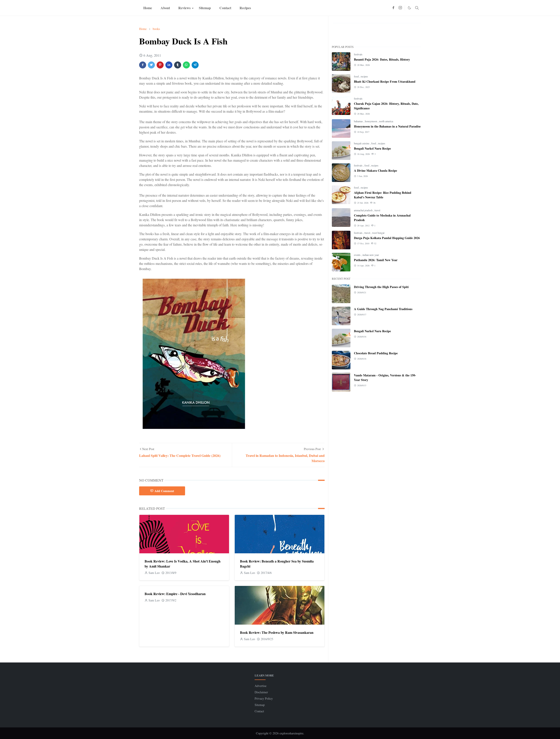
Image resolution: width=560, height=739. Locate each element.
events (357, 255)
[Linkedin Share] (168, 64)
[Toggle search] (417, 8)
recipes (364, 76)
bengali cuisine (362, 143)
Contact (259, 711)
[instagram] (400, 7)
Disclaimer (261, 692)
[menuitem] (147, 8)
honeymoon (371, 121)
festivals (358, 54)
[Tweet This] (151, 64)
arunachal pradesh (363, 210)
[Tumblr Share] (177, 64)
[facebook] (393, 7)
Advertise (260, 686)
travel (377, 210)
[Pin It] (160, 64)
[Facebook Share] (142, 64)
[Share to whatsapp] (186, 64)
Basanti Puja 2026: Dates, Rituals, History (382, 59)
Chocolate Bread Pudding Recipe (376, 353)
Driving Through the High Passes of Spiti (381, 287)
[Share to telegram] (195, 64)
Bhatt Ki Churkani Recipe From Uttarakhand (384, 81)
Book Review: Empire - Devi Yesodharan (175, 593)
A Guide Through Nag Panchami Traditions (383, 309)
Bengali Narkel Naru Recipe (372, 148)
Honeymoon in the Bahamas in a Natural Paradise (387, 126)
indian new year (370, 255)
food (356, 76)
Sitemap (260, 705)
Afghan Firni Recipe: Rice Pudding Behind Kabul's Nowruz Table (382, 194)
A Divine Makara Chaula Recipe (375, 170)
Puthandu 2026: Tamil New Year (375, 260)
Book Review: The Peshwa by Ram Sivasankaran (276, 632)
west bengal (378, 232)
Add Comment (164, 491)
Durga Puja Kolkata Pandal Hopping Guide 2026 (387, 238)
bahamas (359, 121)
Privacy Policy (264, 698)
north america (386, 121)
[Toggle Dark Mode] (409, 7)
